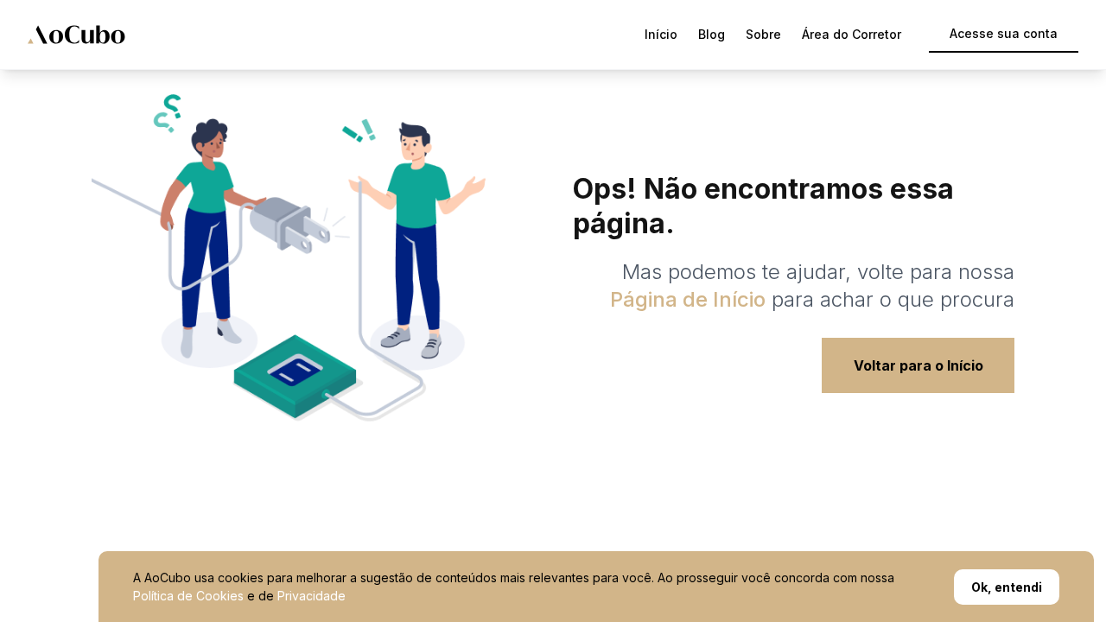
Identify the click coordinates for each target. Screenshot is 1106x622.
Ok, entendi (1006, 587)
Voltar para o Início (918, 365)
